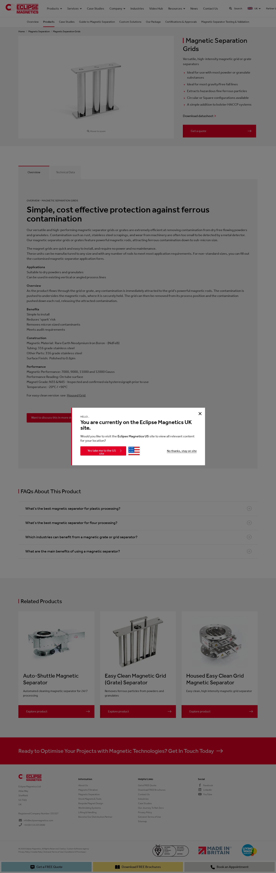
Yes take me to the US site (101, 452)
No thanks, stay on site (182, 451)
